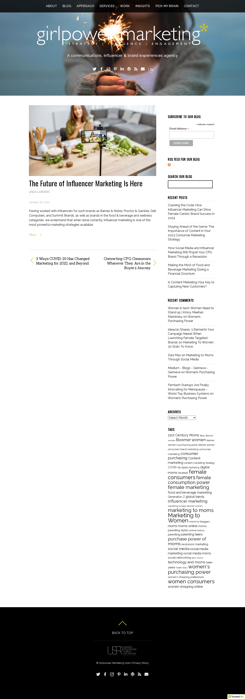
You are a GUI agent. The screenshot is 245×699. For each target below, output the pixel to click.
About (51, 6)
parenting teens (192, 534)
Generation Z (176, 496)
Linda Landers (39, 191)
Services (107, 6)
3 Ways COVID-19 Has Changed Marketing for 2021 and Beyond (62, 261)
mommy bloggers (199, 521)
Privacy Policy (140, 662)
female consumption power (189, 480)
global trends (195, 497)
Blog (66, 6)
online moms (196, 530)
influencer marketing (187, 501)
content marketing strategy (199, 462)
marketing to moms (191, 510)
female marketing (188, 487)
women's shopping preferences (186, 576)
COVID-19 (174, 467)
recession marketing (194, 544)
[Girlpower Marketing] (123, 43)
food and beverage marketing (190, 492)
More (33, 235)
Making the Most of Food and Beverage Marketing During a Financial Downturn (189, 269)
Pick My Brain (167, 6)
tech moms (197, 558)
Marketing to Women (184, 518)
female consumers (187, 474)
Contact (191, 6)
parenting (174, 534)
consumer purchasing (183, 455)
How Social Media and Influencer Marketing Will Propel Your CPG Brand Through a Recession (191, 252)
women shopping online (185, 586)
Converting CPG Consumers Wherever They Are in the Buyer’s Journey (123, 263)
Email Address (179, 128)
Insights (142, 6)
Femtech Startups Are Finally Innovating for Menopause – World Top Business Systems (188, 389)
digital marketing (190, 467)
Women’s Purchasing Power (187, 398)
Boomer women (191, 439)
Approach (85, 6)
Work (125, 6)
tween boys (181, 567)
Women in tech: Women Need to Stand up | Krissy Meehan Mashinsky (191, 312)
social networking (179, 557)
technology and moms (186, 562)
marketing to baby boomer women (185, 506)
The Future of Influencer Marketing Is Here (86, 183)
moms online (188, 526)
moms (172, 526)
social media (178, 549)
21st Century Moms (183, 435)
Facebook (183, 473)
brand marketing (189, 449)
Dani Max (174, 355)
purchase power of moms (187, 541)
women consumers (191, 581)
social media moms (197, 553)
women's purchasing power (189, 569)
